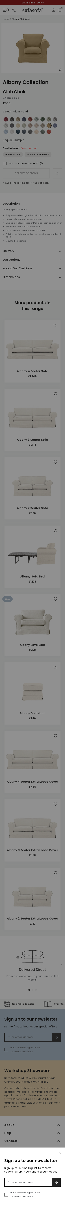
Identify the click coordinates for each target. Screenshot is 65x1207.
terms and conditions (22, 1196)
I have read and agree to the (25, 1194)
